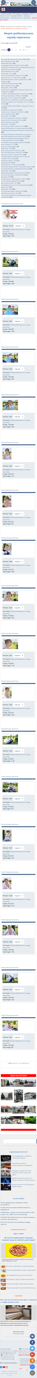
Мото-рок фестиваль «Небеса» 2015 (12, 152)
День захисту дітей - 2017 (9, 183)
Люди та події (4, 16)
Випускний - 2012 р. (7, 88)
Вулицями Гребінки (16, 16)
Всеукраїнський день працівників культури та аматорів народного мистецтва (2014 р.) (16, 135)
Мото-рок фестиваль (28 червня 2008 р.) (14, 59)
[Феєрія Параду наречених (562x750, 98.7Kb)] (7, 841)
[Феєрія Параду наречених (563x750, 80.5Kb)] (7, 698)
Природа (27, 16)
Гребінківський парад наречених (12, 204)
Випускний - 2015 (6, 148)
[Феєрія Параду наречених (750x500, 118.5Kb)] (10, 792)
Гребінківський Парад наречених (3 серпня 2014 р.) (17, 130)
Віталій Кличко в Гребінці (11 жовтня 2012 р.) (15, 100)
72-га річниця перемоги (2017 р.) (11, 181)
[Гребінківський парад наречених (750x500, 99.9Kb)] (10, 219)
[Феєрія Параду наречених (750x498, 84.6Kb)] (10, 1030)
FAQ (21, 1363)
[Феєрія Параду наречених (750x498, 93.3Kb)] (10, 314)
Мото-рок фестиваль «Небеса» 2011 (12, 75)
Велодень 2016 (6, 177)
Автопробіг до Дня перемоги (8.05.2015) (13, 142)
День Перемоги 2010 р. (8, 61)
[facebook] (1, 1368)
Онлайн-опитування (26, 1359)
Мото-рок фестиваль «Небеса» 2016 (12, 175)
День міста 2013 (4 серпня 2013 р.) (12, 120)
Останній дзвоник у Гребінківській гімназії (15, 169)
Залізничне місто (16, 18)
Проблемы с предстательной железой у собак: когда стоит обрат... (21, 1173)
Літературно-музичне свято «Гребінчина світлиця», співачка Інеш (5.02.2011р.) (18, 68)
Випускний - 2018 (6, 189)
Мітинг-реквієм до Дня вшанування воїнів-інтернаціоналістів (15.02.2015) (15, 139)
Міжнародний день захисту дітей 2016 (13, 173)
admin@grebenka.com (9, 1353)
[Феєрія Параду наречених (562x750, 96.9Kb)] (7, 554)
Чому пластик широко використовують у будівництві (22, 1164)
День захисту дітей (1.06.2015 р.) (11, 150)
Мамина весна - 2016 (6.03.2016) (11, 165)
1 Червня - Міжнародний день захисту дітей (15, 94)
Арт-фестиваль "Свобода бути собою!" (13, 179)
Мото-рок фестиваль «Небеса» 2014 (12, 126)
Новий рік (4, 82)
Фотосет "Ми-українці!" (8, 146)
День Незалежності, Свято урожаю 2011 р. (14, 79)
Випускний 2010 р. (7, 63)
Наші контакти (6, 1349)
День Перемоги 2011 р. (8, 71)
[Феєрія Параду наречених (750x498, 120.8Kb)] (10, 362)
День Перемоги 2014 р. (8, 122)
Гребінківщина (5, 18)
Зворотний (6, 1357)
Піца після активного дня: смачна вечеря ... (20, 1284)
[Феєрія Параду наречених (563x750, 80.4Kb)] (7, 459)
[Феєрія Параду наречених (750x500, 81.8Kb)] (10, 648)
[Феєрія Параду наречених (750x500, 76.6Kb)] (10, 601)
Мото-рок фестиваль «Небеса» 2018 (12, 191)
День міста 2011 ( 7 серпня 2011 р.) (12, 77)
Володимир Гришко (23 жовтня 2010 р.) (13, 65)
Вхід (22, 1334)
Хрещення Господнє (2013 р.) (10, 110)
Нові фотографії (6, 14)
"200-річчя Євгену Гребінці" (10, 83)
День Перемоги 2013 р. (8, 114)
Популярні (25, 14)
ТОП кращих (17, 14)
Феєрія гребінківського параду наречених (15, 128)
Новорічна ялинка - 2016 (9, 161)
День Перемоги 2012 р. (8, 86)
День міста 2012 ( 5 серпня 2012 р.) (12, 98)
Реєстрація (16, 1334)
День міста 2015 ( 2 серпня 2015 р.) (12, 155)
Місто (32, 14)
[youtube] (4, 1368)
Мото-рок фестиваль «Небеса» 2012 (12, 96)
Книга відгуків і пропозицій (28, 1361)
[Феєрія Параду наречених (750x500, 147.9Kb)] (10, 744)
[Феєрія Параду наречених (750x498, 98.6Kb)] (10, 410)
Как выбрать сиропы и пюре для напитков (20, 1279)
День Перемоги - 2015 (8, 144)
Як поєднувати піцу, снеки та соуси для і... (19, 1275)
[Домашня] (2, 10)
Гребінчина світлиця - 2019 (9, 193)
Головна (8, 26)
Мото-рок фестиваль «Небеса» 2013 (12, 118)
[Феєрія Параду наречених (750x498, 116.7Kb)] (10, 982)
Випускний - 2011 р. (7, 73)
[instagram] (7, 1368)
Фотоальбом (16, 26)
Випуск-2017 (5, 187)
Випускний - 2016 (6, 171)
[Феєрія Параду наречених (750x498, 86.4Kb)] (10, 935)
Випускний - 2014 (6, 124)
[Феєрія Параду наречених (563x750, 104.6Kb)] (7, 507)
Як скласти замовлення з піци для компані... (20, 1266)
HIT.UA (21, 1368)
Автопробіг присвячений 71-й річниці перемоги (16, 167)
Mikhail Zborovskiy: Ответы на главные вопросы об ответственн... (23, 1179)
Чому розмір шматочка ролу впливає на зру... (21, 1288)
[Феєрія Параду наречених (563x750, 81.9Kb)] (7, 889)
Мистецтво (27, 18)
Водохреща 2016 (6, 163)
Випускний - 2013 (6, 116)
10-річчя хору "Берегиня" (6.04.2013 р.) (13, 112)
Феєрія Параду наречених (9, 251)
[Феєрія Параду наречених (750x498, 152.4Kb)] (10, 266)
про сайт (12, 1359)
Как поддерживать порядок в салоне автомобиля (22, 1157)
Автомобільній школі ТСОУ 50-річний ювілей (15, 185)
